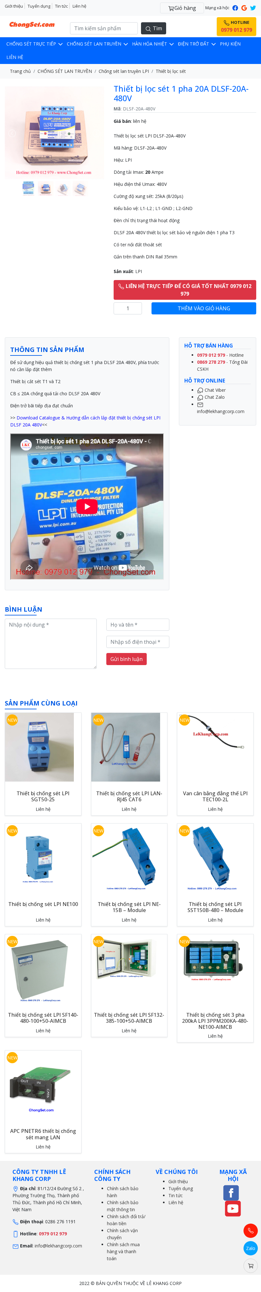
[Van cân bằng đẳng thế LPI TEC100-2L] (211, 731)
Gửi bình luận (126, 659)
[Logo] (32, 23)
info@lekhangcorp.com (58, 1246)
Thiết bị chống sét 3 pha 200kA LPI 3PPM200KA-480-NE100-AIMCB (215, 1020)
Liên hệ (79, 6)
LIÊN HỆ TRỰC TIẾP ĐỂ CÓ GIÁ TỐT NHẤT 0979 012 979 (187, 290)
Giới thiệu (14, 6)
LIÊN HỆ (14, 57)
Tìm (157, 28)
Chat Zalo (214, 397)
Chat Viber (214, 390)
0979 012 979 (53, 1234)
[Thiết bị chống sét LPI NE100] (39, 857)
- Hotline (220, 355)
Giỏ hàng (185, 7)
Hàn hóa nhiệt (150, 44)
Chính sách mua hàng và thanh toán (123, 1251)
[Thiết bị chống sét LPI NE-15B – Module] (125, 857)
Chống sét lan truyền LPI (124, 71)
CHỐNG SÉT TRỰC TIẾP (31, 44)
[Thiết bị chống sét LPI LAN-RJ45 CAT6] (125, 747)
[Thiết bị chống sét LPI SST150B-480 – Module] (211, 857)
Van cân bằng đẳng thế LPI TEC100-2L (215, 796)
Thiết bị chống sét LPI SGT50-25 (43, 796)
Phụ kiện (230, 44)
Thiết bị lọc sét (171, 71)
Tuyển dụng (39, 6)
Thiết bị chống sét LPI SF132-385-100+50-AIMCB (129, 1017)
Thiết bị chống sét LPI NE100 (43, 904)
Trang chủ (20, 71)
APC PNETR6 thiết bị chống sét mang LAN (43, 1134)
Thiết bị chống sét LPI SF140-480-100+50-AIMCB (43, 1017)
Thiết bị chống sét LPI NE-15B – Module (129, 907)
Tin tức (61, 6)
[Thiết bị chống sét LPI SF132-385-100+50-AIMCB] (125, 958)
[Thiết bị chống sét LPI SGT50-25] (39, 747)
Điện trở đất (194, 44)
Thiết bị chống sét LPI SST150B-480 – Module (215, 907)
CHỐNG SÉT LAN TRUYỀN (95, 44)
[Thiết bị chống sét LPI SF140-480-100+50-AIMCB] (39, 968)
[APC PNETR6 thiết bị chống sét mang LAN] (39, 1084)
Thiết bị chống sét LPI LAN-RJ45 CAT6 (129, 796)
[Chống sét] (231, 1192)
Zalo (250, 1248)
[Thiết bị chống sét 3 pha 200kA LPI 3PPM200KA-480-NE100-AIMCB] (211, 958)
